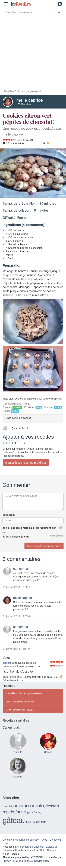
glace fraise (33, 812)
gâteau (14, 819)
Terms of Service (33, 860)
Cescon (48, 752)
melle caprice (29, 100)
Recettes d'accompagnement (24, 693)
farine (20, 811)
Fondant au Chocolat (31, 846)
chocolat (7, 806)
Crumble (31, 850)
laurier (36, 822)
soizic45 (7, 662)
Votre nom (8, 514)
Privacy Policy (10, 860)
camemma (20, 568)
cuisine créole (28, 805)
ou (4, 532)
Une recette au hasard (19, 709)
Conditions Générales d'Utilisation (21, 839)
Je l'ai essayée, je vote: (16, 536)
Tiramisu (19, 850)
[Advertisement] (33, 52)
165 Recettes (23, 104)
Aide (44, 839)
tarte (43, 822)
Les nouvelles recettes (19, 701)
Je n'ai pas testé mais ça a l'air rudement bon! (29, 527)
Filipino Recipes (47, 850)
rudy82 (18, 752)
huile (29, 822)
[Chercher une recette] (59, 12)
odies (21, 4)
